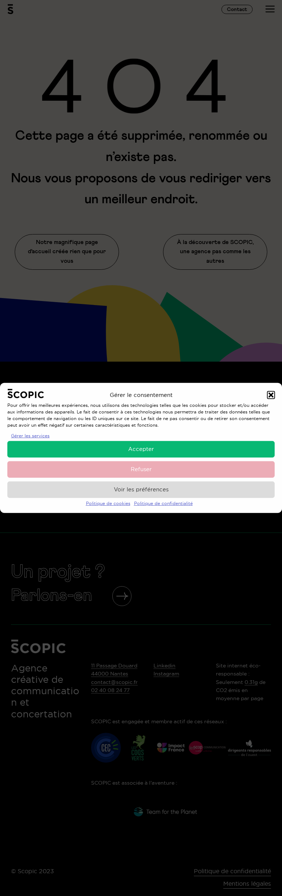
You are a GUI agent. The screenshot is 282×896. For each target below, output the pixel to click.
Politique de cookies (108, 503)
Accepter (141, 448)
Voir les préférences (141, 489)
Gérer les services (30, 435)
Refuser (141, 469)
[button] (271, 394)
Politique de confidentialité (163, 503)
